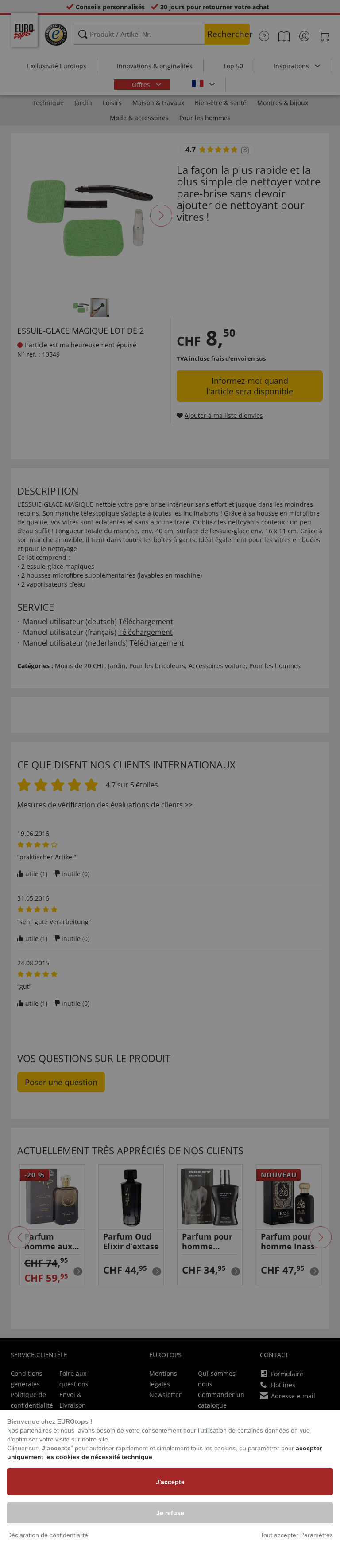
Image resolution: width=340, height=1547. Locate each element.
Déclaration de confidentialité (47, 1535)
